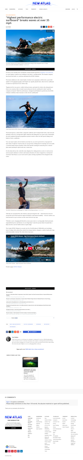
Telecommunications (57, 439)
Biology (72, 423)
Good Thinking (56, 425)
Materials (38, 423)
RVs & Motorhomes (47, 444)
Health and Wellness (73, 444)
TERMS (29, 430)
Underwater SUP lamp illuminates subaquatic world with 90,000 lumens (30, 371)
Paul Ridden (15, 337)
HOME (6, 9)
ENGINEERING (12, 9)
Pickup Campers (48, 441)
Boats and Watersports (15, 324)
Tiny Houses (47, 423)
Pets (54, 434)
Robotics (38, 427)
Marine (63, 423)
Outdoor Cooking (48, 440)
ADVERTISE (30, 428)
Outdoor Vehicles (48, 420)
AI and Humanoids (56, 418)
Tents (46, 451)
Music (54, 432)
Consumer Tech (56, 421)
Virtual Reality (55, 441)
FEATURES (30, 424)
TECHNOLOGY (56, 416)
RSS (28, 435)
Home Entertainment (57, 428)
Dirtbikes (46, 433)
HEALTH (72, 428)
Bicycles (64, 421)
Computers (55, 420)
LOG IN (73, 9)
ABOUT (29, 420)
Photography (55, 435)
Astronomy (73, 421)
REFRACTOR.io (74, 416)
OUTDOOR (20, 9)
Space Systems (39, 428)
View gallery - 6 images (30, 69)
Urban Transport (65, 427)
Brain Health (73, 432)
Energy (37, 420)
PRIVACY (29, 431)
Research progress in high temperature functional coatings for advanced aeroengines (21, 312)
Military (37, 425)
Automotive (64, 420)
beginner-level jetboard (47, 72)
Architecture (38, 418)
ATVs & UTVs (47, 425)
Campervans (47, 430)
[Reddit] (49, 27)
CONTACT (30, 433)
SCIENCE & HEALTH (43, 9)
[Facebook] (41, 27)
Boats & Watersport (47, 427)
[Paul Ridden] (8, 339)
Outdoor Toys (47, 421)
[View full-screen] (53, 31)
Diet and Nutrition (74, 434)
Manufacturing (39, 421)
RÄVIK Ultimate (18, 266)
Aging (72, 430)
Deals (54, 443)
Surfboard (38, 324)
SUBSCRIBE (67, 9)
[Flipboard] (51, 27)
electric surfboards (28, 324)
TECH (27, 9)
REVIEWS (29, 426)
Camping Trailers (48, 431)
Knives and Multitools (47, 437)
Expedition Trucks (48, 435)
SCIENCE (72, 418)
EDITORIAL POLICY (30, 422)
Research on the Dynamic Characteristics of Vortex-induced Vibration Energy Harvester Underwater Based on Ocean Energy (28, 298)
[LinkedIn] (46, 27)
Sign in (8, 402)
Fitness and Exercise (73, 436)
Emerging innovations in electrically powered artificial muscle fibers (18, 309)
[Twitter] (44, 27)
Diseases (72, 438)
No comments (33, 331)
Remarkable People (57, 437)
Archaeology (73, 420)
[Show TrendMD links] (53, 317)
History (54, 427)
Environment (73, 425)
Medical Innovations (73, 441)
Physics (72, 427)
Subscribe (13, 427)
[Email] (54, 27)
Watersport (47, 324)
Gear (46, 418)
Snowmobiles (47, 449)
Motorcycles (64, 425)
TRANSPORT (33, 9)
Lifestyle (54, 430)
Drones (54, 423)
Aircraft (63, 418)
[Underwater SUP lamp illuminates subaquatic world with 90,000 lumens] (30, 362)
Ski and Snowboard (47, 447)
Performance (13, 326)
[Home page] (41, 4)
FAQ (29, 437)
